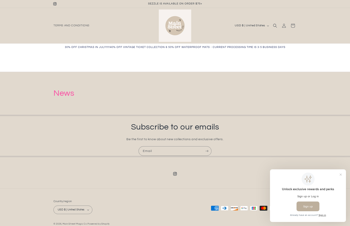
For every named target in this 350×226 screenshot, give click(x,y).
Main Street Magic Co (75, 224)
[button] (275, 25)
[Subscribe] (206, 151)
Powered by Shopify (99, 224)
